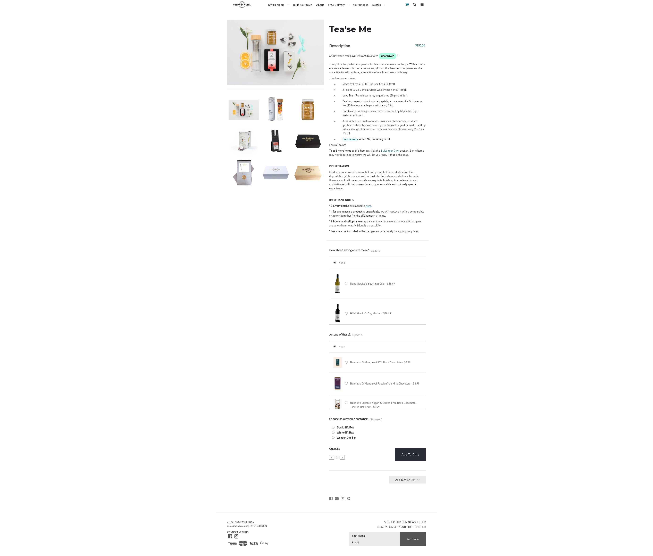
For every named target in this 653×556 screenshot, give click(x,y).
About (320, 4)
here (368, 205)
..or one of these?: (346, 335)
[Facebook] (331, 498)
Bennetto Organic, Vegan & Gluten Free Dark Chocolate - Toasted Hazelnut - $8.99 (383, 404)
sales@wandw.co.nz (237, 526)
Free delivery (350, 139)
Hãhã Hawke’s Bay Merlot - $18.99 (370, 313)
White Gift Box (345, 432)
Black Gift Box (345, 427)
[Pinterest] (348, 498)
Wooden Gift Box (346, 437)
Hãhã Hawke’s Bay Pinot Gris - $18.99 (372, 283)
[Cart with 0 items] (407, 4)
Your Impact (360, 4)
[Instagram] (236, 536)
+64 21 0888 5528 (258, 526)
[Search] (414, 5)
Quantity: (334, 449)
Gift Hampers (276, 4)
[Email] (337, 498)
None (342, 262)
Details (377, 4)
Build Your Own (390, 150)
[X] (343, 498)
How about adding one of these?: (355, 250)
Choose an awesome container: (355, 419)
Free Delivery (336, 4)
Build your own (302, 4)
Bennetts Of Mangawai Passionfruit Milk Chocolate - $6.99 (384, 383)
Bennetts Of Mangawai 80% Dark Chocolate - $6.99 (380, 362)
